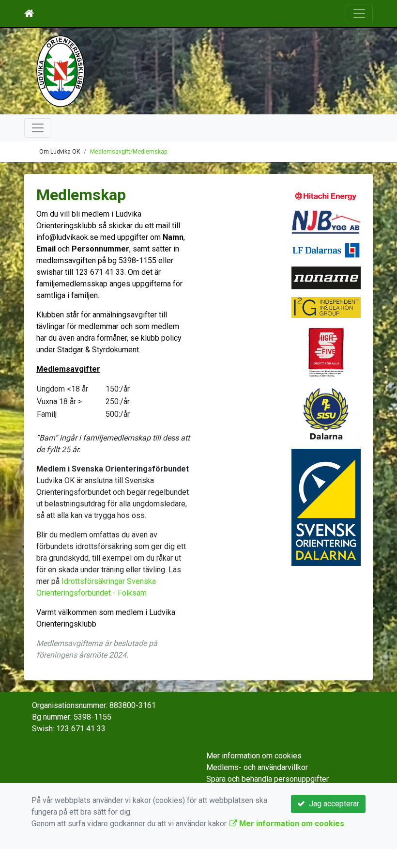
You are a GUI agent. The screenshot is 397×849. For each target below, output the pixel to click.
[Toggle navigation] (359, 13)
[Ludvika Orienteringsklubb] (60, 70)
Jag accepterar (332, 803)
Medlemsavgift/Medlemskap (128, 151)
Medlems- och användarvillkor (257, 767)
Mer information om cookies (254, 755)
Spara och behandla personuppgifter (267, 779)
